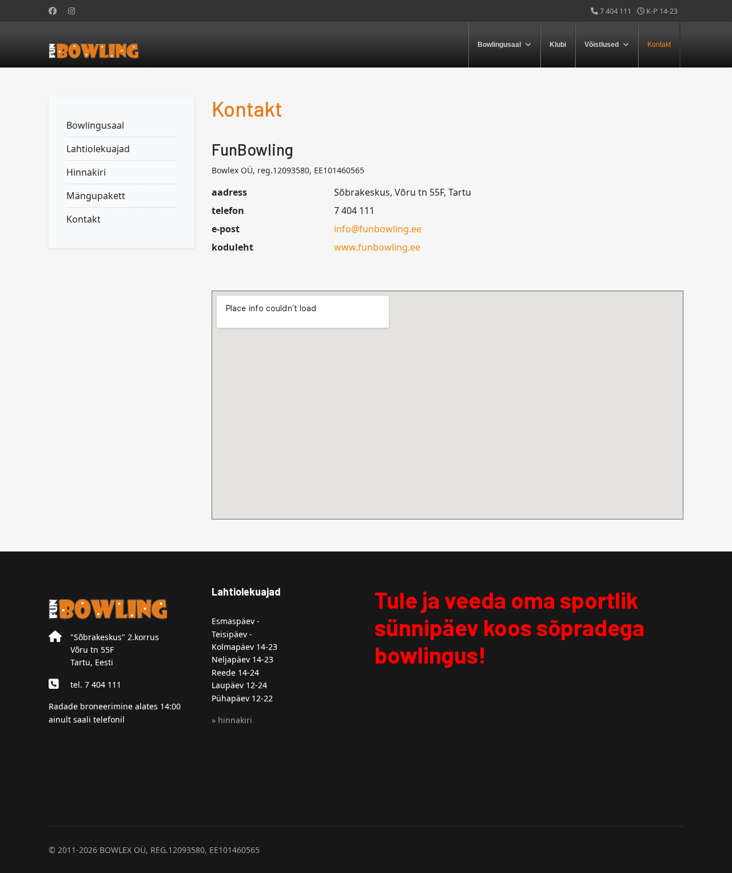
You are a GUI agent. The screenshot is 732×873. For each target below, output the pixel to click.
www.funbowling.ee (377, 247)
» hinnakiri (232, 720)
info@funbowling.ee (377, 229)
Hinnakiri (86, 172)
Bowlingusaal (499, 45)
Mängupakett (95, 195)
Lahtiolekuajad (98, 148)
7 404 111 (615, 11)
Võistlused (601, 45)
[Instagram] (71, 10)
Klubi (558, 45)
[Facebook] (53, 10)
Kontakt (659, 45)
